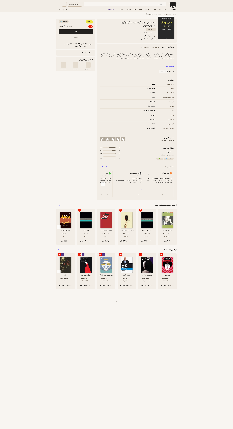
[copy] (60, 45)
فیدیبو (174, 14)
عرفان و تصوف (149, 14)
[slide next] (103, 184)
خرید (75, 31)
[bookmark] (105, 39)
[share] (114, 39)
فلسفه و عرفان (157, 14)
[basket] (64, 4)
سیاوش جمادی (148, 36)
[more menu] (101, 39)
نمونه (76, 37)
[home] (173, 6)
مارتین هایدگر (147, 33)
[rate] (123, 139)
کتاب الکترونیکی (167, 14)
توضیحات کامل (170, 66)
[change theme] (58, 4)
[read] (63, 65)
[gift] (110, 39)
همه (59, 205)
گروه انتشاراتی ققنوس (147, 39)
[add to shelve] (88, 65)
